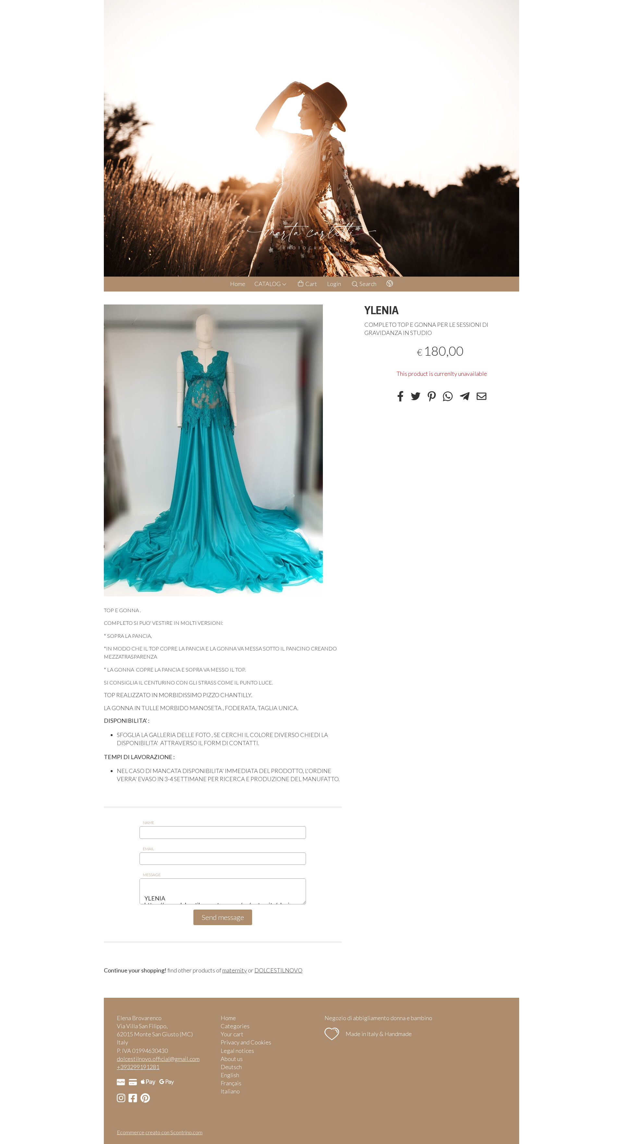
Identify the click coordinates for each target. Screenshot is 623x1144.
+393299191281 (138, 1066)
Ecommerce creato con (159, 1132)
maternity (234, 970)
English (230, 1074)
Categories (235, 1026)
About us (232, 1058)
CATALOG (268, 283)
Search (367, 283)
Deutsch (231, 1066)
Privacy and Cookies (246, 1042)
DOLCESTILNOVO (278, 970)
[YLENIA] (223, 450)
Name (148, 822)
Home (237, 283)
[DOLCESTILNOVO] (311, 138)
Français (231, 1083)
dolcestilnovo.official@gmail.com (158, 1058)
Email (148, 848)
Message (152, 874)
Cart (310, 283)
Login (334, 283)
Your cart (232, 1034)
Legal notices (237, 1050)
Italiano (230, 1091)
